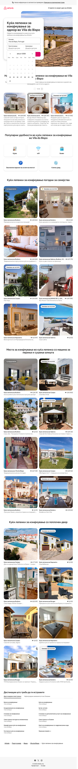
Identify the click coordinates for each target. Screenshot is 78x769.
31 (10, 81)
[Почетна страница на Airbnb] (9, 8)
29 (28, 77)
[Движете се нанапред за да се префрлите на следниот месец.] (32, 53)
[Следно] (41, 88)
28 (25, 77)
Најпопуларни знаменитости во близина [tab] (37, 696)
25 (14, 77)
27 (21, 77)
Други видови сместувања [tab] (12, 696)
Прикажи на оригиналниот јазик (54, 2)
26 (17, 77)
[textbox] (15, 48)
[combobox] (23, 41)
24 (10, 77)
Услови (43, 766)
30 (32, 77)
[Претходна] (34, 88)
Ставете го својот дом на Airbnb (60, 8)
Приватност (35, 766)
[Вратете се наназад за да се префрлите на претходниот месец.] (10, 53)
